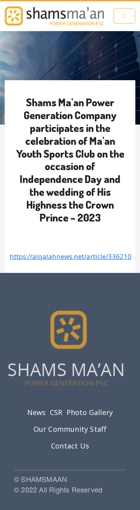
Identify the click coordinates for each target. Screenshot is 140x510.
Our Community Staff (70, 429)
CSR (56, 412)
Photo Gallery (89, 412)
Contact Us (70, 445)
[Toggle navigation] (124, 16)
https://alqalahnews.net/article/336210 (70, 256)
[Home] (54, 16)
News (36, 412)
